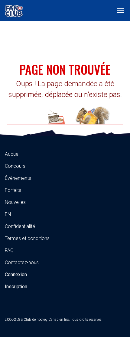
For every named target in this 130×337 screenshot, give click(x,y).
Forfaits (13, 190)
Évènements (18, 178)
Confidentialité (20, 226)
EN (8, 214)
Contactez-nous (22, 262)
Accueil (12, 154)
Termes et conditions (27, 238)
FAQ (9, 250)
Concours (15, 166)
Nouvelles (15, 202)
